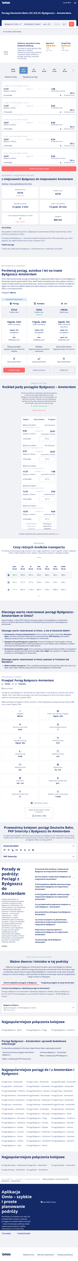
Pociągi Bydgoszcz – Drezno (12, 1136)
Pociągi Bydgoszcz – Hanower (62, 1132)
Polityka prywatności (65, 1255)
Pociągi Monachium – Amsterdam (39, 1091)
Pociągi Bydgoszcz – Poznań (37, 1123)
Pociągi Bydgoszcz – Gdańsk (12, 1141)
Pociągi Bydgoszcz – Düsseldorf (39, 1141)
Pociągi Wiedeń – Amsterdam (62, 1086)
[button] (47, 24)
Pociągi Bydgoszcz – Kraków (12, 1127)
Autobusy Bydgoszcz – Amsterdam (53, 1052)
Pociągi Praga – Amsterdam (62, 1091)
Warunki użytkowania (45, 1255)
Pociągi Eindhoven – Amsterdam (39, 1104)
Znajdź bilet (20, 196)
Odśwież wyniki (37, 410)
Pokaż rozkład (20, 222)
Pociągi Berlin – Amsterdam (12, 1086)
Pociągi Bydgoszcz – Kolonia (62, 1127)
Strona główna (7, 1179)
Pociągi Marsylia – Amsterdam (63, 1109)
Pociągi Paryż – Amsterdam (12, 1082)
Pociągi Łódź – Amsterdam (37, 1165)
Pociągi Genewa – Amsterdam (13, 1109)
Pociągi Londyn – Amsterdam (38, 1082)
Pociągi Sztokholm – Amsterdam (14, 1095)
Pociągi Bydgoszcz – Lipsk (11, 1145)
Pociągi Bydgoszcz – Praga (37, 1030)
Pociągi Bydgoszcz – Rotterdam (39, 1132)
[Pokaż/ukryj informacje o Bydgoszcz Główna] (73, 1007)
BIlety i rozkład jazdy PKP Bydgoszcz (53, 1055)
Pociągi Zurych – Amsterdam (62, 1095)
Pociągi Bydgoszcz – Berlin (12, 1030)
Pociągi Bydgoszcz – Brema (37, 1145)
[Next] (73, 70)
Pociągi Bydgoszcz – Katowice (62, 1141)
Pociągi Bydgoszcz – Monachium (14, 1118)
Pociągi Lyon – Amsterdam (12, 1104)
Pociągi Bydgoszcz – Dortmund (38, 1136)
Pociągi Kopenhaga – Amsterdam (14, 1091)
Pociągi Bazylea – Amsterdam (13, 1114)
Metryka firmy (28, 1255)
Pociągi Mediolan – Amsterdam (38, 1086)
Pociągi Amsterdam (32, 1179)
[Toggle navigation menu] (75, 3)
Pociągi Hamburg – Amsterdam (39, 1100)
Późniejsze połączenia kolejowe (47, 526)
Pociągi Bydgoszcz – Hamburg (13, 1123)
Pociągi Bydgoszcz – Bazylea (37, 1127)
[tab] (11, 76)
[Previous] (8, 567)
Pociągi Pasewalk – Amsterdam (63, 1165)
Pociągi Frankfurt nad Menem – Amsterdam (18, 1100)
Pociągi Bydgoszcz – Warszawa (38, 1114)
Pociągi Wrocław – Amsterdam (63, 1104)
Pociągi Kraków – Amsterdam (38, 1109)
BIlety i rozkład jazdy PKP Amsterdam (16, 1059)
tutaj (57, 534)
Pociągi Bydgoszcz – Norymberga (64, 1136)
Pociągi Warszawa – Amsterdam (63, 1082)
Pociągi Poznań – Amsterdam (62, 1100)
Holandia (19, 1179)
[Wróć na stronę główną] (6, 3)
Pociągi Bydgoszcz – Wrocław (62, 1123)
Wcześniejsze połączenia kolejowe (31, 526)
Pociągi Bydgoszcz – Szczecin (13, 1132)
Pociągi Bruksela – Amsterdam (38, 1095)
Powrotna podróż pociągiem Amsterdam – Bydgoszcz (18, 1053)
